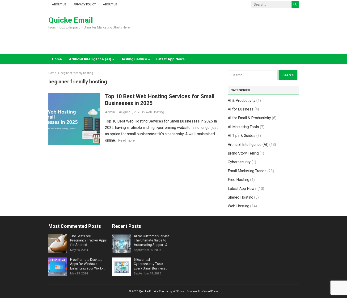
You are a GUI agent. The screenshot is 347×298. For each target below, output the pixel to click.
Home (57, 59)
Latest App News (170, 59)
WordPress (211, 291)
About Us (59, 4)
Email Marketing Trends (247, 171)
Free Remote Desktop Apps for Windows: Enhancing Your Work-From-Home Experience (87, 264)
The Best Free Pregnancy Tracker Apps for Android (88, 240)
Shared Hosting (240, 197)
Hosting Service (133, 59)
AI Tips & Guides (241, 135)
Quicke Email (70, 20)
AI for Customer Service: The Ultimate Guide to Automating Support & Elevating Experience (152, 240)
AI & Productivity (241, 100)
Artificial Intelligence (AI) (90, 59)
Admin (110, 112)
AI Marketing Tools (243, 127)
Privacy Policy (85, 4)
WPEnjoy (179, 291)
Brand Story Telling (243, 153)
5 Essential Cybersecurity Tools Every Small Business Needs (149, 264)
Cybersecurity (239, 162)
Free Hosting (238, 179)
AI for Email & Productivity (249, 118)
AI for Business (241, 109)
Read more (126, 140)
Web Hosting (154, 112)
